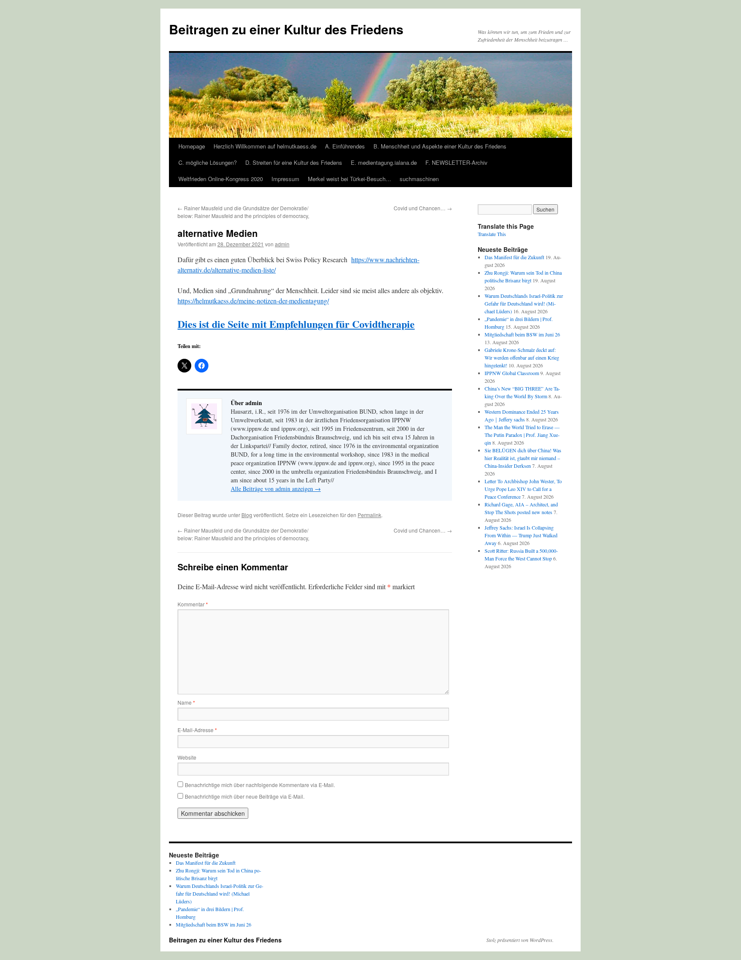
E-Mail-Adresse (197, 729)
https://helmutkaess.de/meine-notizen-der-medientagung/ (253, 300)
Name (186, 702)
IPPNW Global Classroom (512, 372)
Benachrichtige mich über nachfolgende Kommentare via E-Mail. (260, 784)
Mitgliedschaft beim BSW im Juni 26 (522, 334)
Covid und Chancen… (423, 208)
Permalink (369, 514)
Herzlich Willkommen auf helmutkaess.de (265, 146)
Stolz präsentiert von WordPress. (520, 939)
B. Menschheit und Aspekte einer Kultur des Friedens (440, 146)
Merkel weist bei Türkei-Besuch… (349, 179)
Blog (246, 514)
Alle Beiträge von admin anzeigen (276, 489)
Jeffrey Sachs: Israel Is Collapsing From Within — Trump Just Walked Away (521, 535)
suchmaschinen (419, 179)
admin (282, 244)
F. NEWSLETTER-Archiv (456, 162)
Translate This (492, 233)
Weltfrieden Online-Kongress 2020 (220, 179)
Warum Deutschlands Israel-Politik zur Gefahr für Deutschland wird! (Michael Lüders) (524, 303)
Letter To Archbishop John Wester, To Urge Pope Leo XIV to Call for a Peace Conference (523, 489)
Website (187, 757)
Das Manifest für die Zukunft (514, 257)
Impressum (285, 179)
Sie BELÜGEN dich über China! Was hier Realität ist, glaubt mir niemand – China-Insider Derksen (523, 458)
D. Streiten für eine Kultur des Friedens (293, 162)
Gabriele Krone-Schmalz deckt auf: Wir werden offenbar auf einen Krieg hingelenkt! (522, 357)
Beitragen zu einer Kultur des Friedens (286, 29)
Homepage (191, 146)
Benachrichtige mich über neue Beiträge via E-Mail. (244, 796)
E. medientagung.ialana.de (384, 162)
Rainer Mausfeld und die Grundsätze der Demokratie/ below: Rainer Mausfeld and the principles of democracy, (243, 211)
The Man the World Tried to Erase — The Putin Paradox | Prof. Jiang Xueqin (522, 435)
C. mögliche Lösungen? (207, 162)
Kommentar (193, 604)
